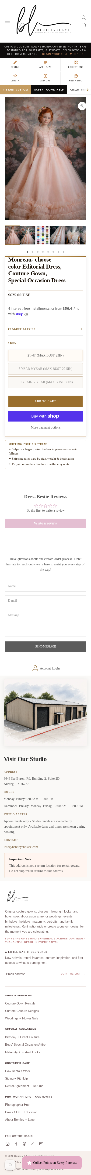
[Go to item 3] (42, 235)
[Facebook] (16, 1143)
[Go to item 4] (57, 235)
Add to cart (45, 401)
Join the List (73, 973)
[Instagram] (7, 1143)
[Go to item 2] (27, 235)
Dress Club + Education (21, 1112)
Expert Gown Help (49, 89)
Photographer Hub (17, 1104)
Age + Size (45, 67)
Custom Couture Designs (22, 1011)
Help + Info (76, 80)
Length (15, 80)
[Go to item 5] (72, 235)
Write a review (45, 523)
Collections (75, 67)
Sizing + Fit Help (16, 1078)
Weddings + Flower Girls (21, 1018)
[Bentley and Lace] (18, 896)
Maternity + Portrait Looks (22, 1052)
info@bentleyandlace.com (21, 847)
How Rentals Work (17, 1071)
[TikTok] (32, 1143)
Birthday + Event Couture (22, 1037)
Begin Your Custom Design (63, 54)
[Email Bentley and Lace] (41, 1143)
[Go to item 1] (12, 235)
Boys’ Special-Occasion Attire (25, 1044)
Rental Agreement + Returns (24, 1086)
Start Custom (17, 89)
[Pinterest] (24, 1143)
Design (15, 67)
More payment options (45, 427)
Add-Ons (45, 80)
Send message (45, 646)
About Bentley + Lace (20, 1119)
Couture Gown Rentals (20, 1003)
